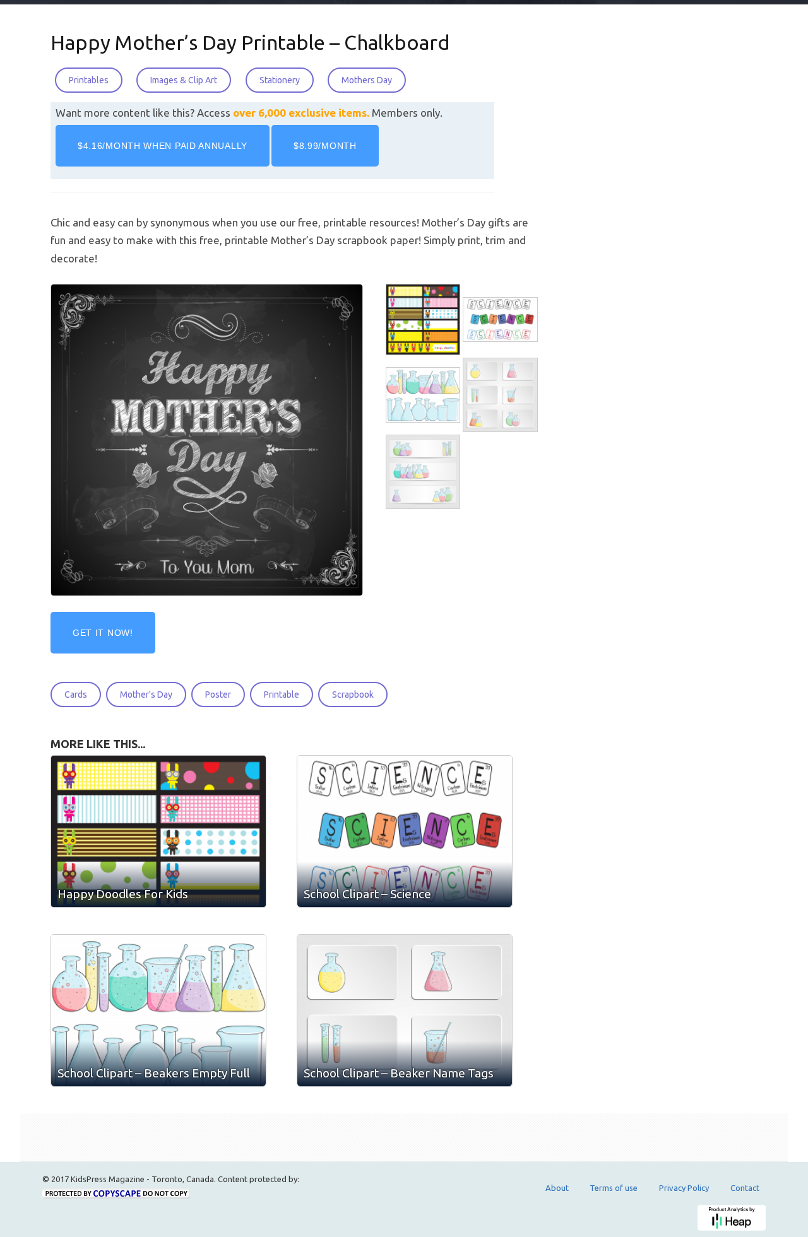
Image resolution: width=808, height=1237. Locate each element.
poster (218, 694)
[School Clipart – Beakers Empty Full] (424, 395)
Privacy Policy (684, 1187)
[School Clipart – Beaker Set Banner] (424, 472)
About (557, 1187)
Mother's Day (146, 694)
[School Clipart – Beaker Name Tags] (501, 395)
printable (281, 694)
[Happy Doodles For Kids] (424, 319)
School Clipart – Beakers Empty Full (153, 1073)
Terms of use (614, 1187)
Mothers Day (367, 80)
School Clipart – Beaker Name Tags (399, 1073)
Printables (89, 80)
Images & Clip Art (183, 80)
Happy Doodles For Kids (122, 894)
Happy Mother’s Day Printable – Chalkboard (250, 42)
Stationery (279, 80)
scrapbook (353, 694)
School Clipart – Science (367, 894)
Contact (744, 1187)
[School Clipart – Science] (501, 319)
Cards (75, 694)
